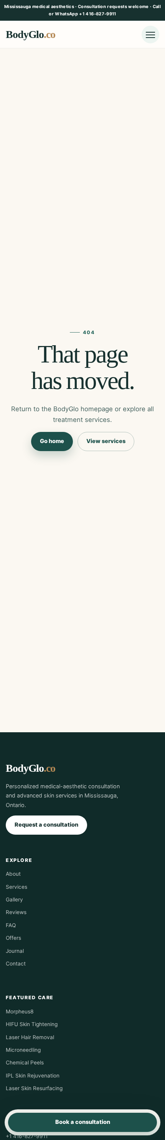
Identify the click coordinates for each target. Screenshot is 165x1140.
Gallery (14, 899)
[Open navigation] (150, 34)
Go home (52, 441)
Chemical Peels (25, 1062)
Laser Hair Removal (30, 1037)
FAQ (11, 925)
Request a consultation (46, 824)
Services (16, 887)
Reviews (16, 912)
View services (105, 441)
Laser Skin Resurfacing (34, 1088)
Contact (16, 963)
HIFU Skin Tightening (32, 1024)
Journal (15, 951)
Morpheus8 (19, 1011)
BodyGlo (30, 34)
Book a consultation (82, 1122)
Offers (13, 938)
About (13, 874)
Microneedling (23, 1050)
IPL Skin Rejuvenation (32, 1075)
